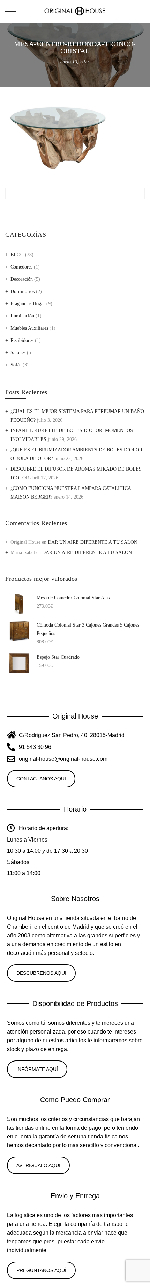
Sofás (15, 364)
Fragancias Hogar (27, 303)
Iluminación (22, 316)
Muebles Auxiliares (29, 328)
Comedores (21, 267)
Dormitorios (22, 291)
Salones (17, 352)
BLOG (17, 254)
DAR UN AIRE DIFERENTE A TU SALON (92, 542)
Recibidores (21, 340)
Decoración (21, 279)
